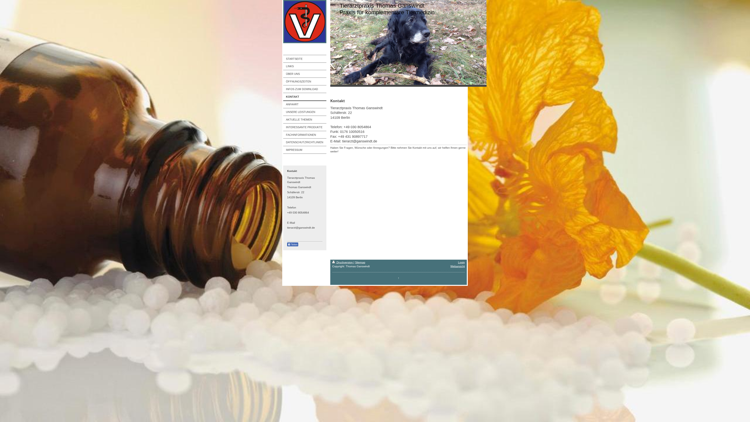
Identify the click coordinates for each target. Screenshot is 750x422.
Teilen (293, 244)
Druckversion (345, 262)
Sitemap (360, 262)
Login (461, 262)
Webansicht (457, 266)
